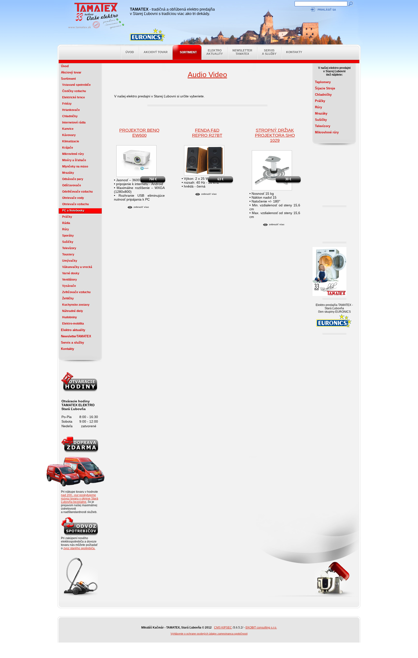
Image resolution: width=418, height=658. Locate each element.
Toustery (68, 254)
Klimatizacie (70, 141)
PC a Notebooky (73, 210)
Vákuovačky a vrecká (77, 267)
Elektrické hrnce (73, 97)
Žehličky (68, 298)
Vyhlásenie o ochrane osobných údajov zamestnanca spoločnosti (209, 633)
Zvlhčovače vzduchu (76, 292)
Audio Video (207, 75)
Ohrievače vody (73, 198)
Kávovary (69, 135)
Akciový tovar (156, 52)
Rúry (65, 229)
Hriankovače (71, 110)
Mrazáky (68, 172)
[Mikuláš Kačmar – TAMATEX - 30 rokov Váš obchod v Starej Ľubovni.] (95, 29)
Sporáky (68, 235)
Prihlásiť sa (327, 9)
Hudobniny (69, 317)
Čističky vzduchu (74, 91)
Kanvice (68, 128)
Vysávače (69, 286)
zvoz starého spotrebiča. (79, 548)
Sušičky (67, 242)
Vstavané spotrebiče (76, 85)
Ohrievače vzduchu (75, 204)
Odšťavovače (71, 185)
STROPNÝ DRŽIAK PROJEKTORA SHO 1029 (275, 135)
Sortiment (188, 52)
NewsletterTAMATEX (242, 52)
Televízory (69, 248)
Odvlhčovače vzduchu (77, 191)
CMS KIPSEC (223, 627)
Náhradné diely (72, 311)
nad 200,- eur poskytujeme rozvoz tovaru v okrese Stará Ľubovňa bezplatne (79, 498)
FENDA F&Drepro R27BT (207, 133)
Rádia (66, 223)
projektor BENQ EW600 (139, 133)
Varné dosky (70, 273)
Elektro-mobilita (73, 323)
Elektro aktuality (214, 52)
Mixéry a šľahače (74, 160)
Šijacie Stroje (325, 88)
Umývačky (69, 260)
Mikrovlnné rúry (73, 154)
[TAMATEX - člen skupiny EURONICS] (148, 35)
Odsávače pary (72, 179)
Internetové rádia (74, 122)
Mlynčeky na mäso (75, 166)
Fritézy (67, 103)
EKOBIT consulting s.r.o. (261, 627)
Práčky (67, 216)
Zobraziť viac (141, 207)
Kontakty (294, 52)
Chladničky (70, 116)
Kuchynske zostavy (76, 304)
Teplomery (323, 82)
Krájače (67, 147)
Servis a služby (269, 52)
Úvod (130, 52)
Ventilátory (69, 279)
